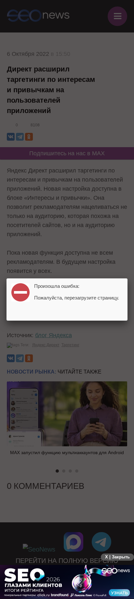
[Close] (127, 278)
